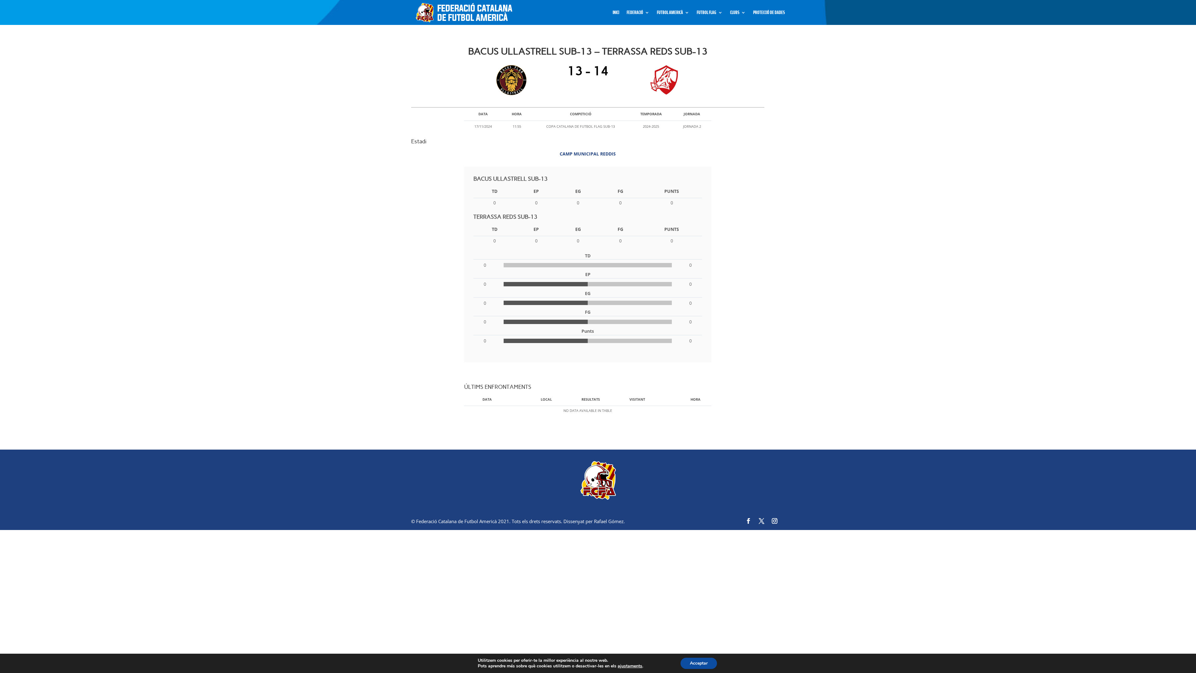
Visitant (637, 399)
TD (494, 191)
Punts (671, 191)
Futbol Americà (670, 13)
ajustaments (630, 666)
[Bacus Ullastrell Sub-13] (513, 80)
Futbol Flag (706, 13)
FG (620, 191)
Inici (616, 13)
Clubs (734, 13)
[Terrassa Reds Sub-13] (662, 80)
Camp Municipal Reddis (588, 154)
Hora (695, 399)
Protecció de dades (769, 13)
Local (546, 399)
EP (536, 191)
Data (487, 399)
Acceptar (699, 663)
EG (578, 191)
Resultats (590, 399)
